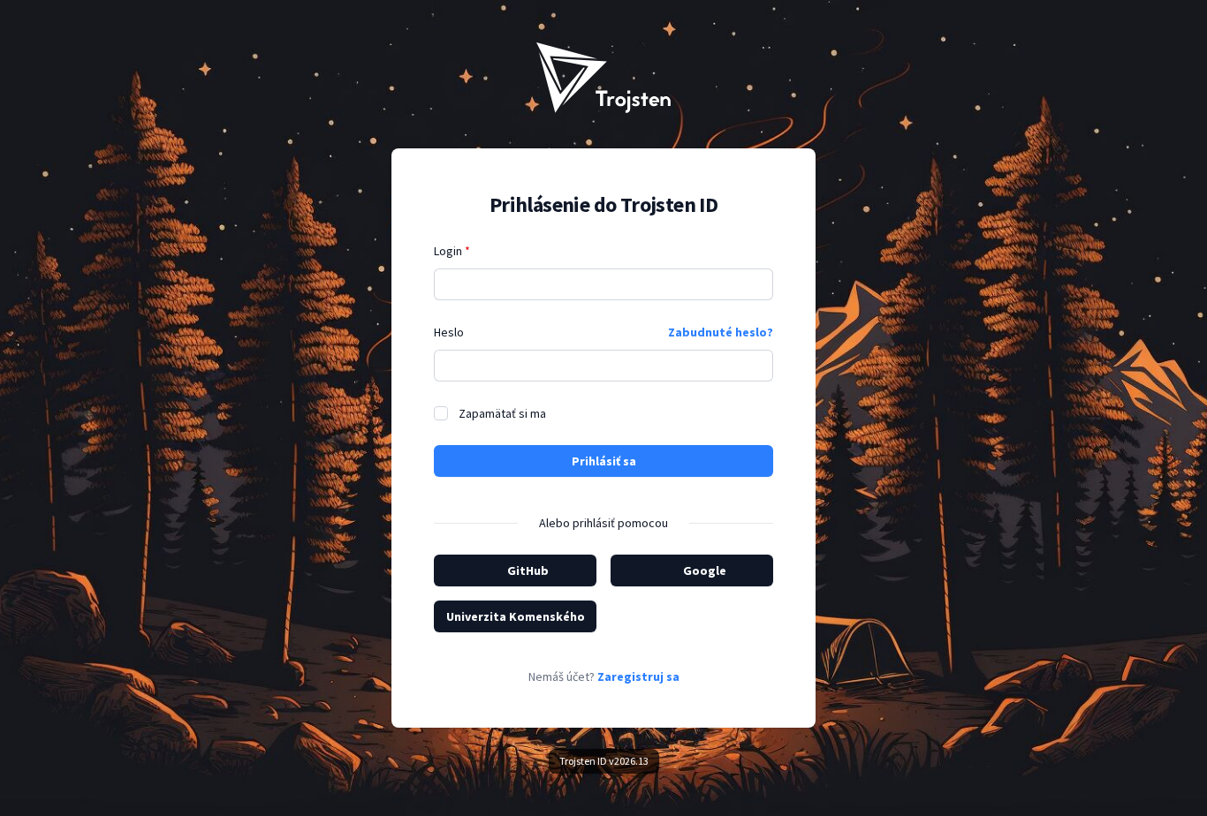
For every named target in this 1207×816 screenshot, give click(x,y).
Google (704, 570)
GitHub (528, 570)
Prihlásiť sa (604, 461)
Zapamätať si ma (502, 413)
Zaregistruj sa (638, 676)
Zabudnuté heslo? (720, 332)
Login (452, 251)
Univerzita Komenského (515, 616)
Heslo (449, 332)
